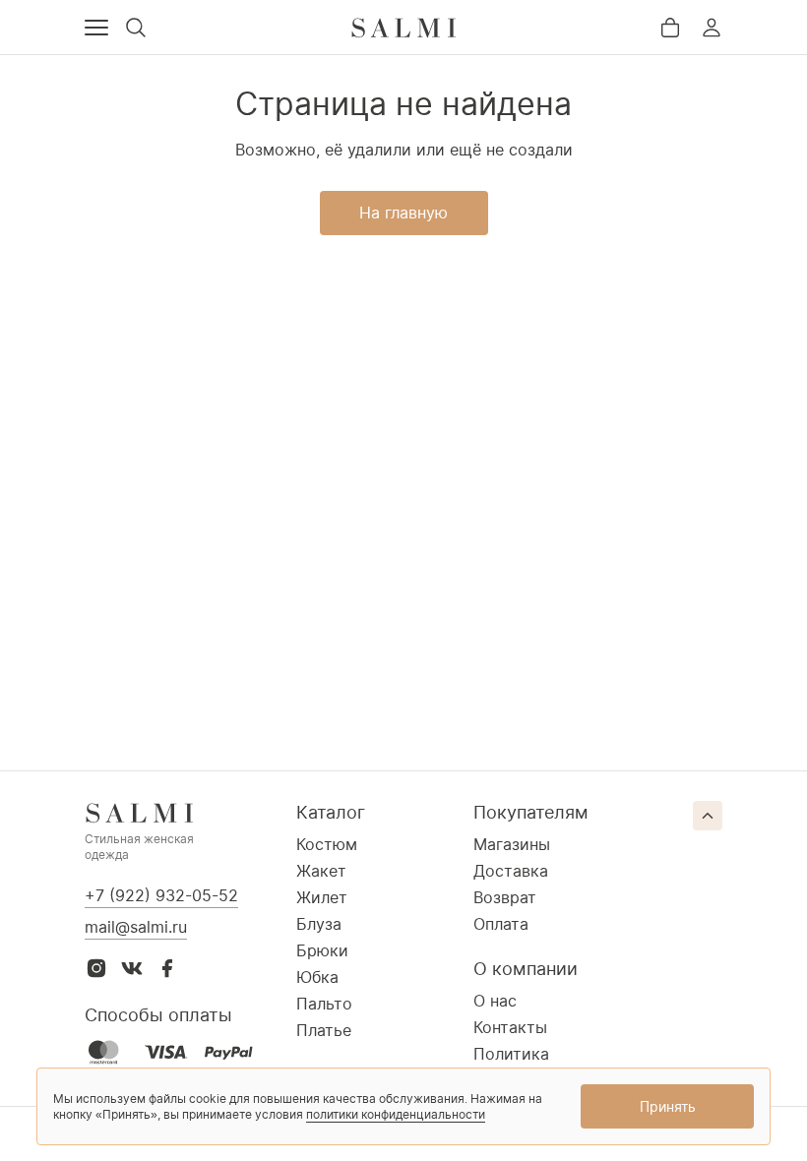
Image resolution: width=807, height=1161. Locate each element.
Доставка (510, 871)
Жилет (321, 897)
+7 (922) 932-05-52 (161, 895)
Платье (323, 1030)
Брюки (322, 950)
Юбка (317, 977)
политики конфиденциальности (395, 1114)
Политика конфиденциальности (557, 1063)
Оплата (500, 924)
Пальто (324, 1003)
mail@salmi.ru (136, 927)
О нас (495, 1000)
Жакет (321, 871)
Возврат (504, 897)
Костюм (326, 844)
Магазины (511, 844)
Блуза (318, 924)
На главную (403, 212)
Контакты (510, 1027)
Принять (668, 1106)
